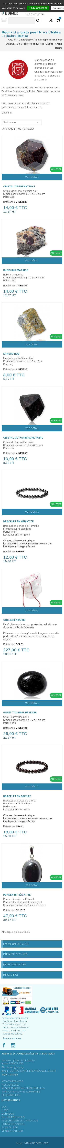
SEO (46, 1143)
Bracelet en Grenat (17, 796)
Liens (5, 1110)
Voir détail (32, 177)
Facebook (4, 1045)
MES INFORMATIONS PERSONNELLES (23, 1088)
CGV (4, 1107)
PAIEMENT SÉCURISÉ (15, 954)
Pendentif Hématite (17, 894)
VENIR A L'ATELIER (12, 1131)
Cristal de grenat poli (19, 186)
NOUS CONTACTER (14, 964)
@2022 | (20, 1143)
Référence (9, 202)
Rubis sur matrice (15, 270)
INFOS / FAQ (10, 975)
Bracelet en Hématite (18, 521)
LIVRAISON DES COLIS (16, 944)
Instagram (13, 1045)
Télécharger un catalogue (20, 1120)
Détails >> (7, 112)
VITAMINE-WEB (33, 1143)
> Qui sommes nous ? (15, 1018)
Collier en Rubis (14, 620)
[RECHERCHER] (38, 20)
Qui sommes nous (13, 1117)
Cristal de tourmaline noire (23, 437)
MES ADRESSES (10, 1084)
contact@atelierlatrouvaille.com (33, 1071)
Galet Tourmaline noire (20, 712)
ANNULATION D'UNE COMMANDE (21, 1091)
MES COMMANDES (12, 1081)
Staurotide (11, 353)
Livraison (8, 1113)
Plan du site (10, 1127)
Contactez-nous (13, 1124)
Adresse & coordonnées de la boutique (28, 1053)
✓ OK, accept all (37, 8)
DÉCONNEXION (11, 1095)
